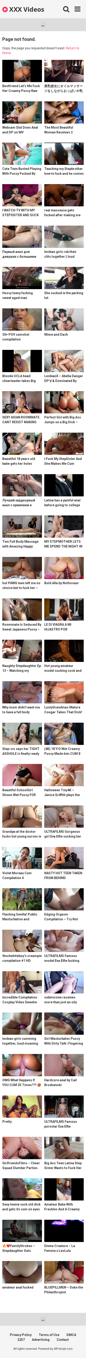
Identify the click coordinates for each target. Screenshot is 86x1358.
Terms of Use (49, 1335)
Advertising (41, 1339)
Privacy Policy (21, 1335)
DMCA (71, 1335)
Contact (63, 1339)
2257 (21, 1339)
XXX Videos (26, 9)
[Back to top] (77, 1348)
